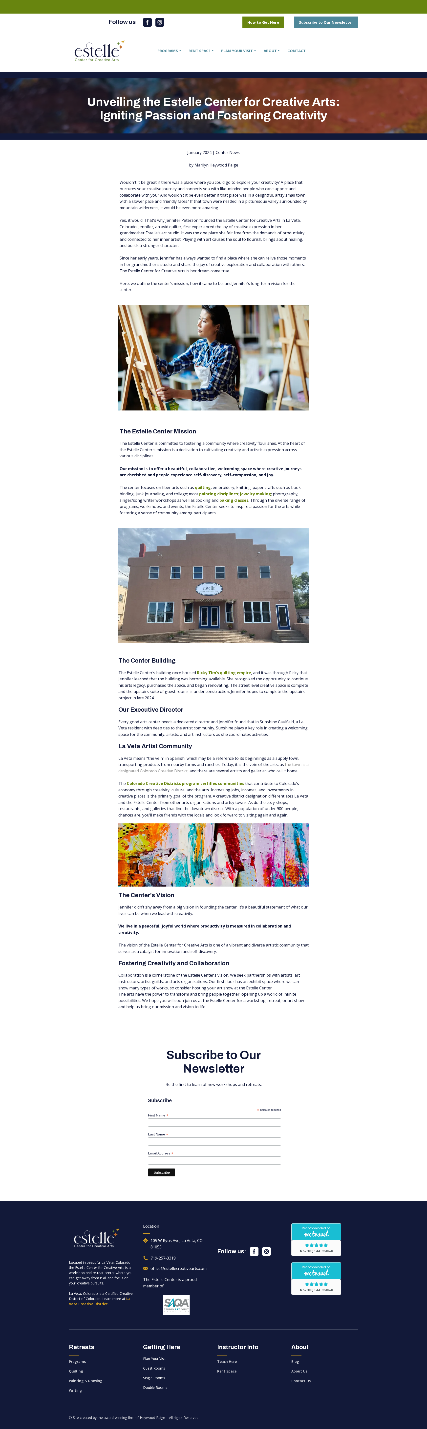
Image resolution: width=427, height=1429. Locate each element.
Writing (75, 1390)
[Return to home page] (100, 51)
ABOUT (270, 50)
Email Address (160, 1153)
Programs (77, 1361)
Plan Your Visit (154, 1358)
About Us (299, 1371)
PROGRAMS (167, 50)
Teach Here (227, 1361)
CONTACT (296, 50)
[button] (147, 22)
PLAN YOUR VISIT (237, 50)
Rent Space (226, 1371)
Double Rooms (155, 1387)
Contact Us (301, 1380)
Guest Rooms (154, 1368)
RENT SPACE (200, 50)
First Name (158, 1115)
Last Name (158, 1134)
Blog (295, 1361)
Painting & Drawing (85, 1380)
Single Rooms (154, 1377)
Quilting (76, 1371)
